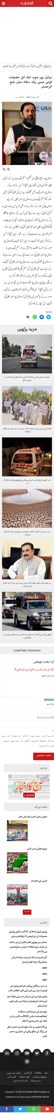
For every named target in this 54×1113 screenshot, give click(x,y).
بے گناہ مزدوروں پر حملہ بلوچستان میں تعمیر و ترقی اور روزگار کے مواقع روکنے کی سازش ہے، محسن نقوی (27, 1031)
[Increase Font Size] (8, 170)
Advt (44, 968)
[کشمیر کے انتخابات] (17, 896)
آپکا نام (50, 704)
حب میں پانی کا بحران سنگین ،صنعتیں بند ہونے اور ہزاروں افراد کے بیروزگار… (27, 533)
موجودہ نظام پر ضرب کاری (37, 848)
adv (45, 1073)
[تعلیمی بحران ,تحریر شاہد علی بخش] (17, 831)
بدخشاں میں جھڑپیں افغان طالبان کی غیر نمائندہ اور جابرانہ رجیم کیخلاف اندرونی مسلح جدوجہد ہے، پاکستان (28, 947)
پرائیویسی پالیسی (40, 1077)
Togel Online (41, 1105)
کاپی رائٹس (12, 1077)
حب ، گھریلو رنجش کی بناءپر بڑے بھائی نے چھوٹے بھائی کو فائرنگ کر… (27, 481)
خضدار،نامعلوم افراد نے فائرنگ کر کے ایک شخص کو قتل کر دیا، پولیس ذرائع (27, 378)
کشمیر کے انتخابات (39, 881)
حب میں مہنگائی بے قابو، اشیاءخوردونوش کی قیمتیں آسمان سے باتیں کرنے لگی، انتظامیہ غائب (27, 988)
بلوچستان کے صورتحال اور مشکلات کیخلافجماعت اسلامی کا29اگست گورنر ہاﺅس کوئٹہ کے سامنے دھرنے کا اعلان (28, 1016)
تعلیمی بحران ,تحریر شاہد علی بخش (32, 816)
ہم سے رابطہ (36, 1081)
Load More (27, 912)
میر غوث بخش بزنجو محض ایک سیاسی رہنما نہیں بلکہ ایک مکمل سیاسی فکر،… (27, 584)
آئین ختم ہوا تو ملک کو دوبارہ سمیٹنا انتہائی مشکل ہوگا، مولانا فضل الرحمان (29, 959)
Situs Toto (11, 1105)
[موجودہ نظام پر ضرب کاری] (17, 863)
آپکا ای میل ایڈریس (45, 717)
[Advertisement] (27, 33)
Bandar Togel (30, 1105)
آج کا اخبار (28, 1073)
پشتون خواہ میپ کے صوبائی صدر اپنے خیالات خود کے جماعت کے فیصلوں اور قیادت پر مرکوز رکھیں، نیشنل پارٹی (27, 1001)
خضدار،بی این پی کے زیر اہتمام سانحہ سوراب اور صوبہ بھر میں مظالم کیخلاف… (27, 430)
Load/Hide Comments (27, 650)
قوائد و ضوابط (24, 1077)
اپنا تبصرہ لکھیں (47, 675)
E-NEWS (38, 1073)
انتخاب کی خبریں (14, 1073)
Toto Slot (20, 1105)
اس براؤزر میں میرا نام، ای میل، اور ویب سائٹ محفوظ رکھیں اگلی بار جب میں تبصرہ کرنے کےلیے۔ (27, 740)
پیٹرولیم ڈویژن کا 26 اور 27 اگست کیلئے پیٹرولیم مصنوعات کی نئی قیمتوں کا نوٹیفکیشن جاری (28, 933)
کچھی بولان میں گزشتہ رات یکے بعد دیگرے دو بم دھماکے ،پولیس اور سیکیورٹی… (27, 635)
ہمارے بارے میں (20, 1081)
